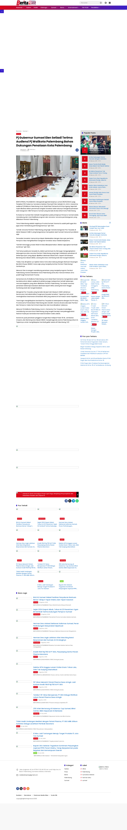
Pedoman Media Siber (41, 795)
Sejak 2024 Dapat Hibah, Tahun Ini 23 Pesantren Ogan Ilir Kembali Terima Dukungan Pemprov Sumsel (47, 524)
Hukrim (40, 539)
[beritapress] (26, 3)
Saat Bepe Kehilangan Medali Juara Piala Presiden (99, 200)
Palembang (42, 518)
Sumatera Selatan (88, 775)
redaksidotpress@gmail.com (28, 775)
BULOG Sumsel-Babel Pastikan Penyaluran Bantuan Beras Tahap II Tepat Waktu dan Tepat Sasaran (24, 524)
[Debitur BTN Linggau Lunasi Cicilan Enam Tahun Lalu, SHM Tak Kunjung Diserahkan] (69, 535)
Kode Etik (54, 795)
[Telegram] (73, 500)
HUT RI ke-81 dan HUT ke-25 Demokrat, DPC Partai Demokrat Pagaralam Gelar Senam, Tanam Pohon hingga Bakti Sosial (94, 342)
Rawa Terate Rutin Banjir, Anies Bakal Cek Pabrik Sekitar (99, 165)
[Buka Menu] (110, 3)
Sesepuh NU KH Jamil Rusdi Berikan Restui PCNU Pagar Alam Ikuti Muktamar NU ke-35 (96, 359)
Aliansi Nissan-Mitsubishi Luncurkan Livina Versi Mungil (98, 207)
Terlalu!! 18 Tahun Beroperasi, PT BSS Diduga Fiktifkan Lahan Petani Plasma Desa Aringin (46, 566)
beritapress (23, 149)
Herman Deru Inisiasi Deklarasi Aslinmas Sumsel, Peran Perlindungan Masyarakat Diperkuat (68, 524)
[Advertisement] (56, 41)
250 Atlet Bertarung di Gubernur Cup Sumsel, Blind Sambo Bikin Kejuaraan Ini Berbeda (68, 566)
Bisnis (40, 560)
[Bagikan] (77, 150)
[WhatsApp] (77, 500)
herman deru (86, 777)
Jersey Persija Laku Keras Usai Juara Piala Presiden (99, 193)
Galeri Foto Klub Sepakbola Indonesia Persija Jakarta (98, 179)
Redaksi (18, 795)
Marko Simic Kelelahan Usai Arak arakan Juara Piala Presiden (98, 186)
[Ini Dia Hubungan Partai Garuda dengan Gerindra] (84, 235)
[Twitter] (69, 500)
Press (66, 772)
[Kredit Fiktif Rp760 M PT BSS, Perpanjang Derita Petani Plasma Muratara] (47, 535)
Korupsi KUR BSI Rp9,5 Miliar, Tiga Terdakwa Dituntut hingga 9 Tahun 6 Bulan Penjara (85, 298)
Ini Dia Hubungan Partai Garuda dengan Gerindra (97, 158)
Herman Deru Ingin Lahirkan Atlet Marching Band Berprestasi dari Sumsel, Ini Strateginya (25, 545)
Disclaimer (27, 795)
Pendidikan (20, 539)
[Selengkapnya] (110, 223)
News (61, 581)
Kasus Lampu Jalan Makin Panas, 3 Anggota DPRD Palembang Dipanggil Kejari (95, 298)
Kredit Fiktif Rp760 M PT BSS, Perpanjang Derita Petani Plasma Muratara (46, 545)
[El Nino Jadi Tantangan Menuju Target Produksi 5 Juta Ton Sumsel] (47, 577)
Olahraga (62, 560)
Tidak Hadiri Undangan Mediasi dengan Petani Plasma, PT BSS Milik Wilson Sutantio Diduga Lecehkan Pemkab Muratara (25, 573)
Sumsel (19, 134)
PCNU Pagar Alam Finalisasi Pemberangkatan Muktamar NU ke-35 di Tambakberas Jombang (96, 364)
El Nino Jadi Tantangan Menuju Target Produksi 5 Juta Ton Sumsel (46, 586)
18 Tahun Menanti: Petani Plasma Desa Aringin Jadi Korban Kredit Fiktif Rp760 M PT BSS (25, 566)
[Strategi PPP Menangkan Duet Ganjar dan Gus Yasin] (84, 228)
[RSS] (27, 788)
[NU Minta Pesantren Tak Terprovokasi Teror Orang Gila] (84, 248)
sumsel (84, 780)
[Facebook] (66, 500)
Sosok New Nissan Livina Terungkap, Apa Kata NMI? (98, 214)
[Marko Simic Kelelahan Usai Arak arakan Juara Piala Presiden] (84, 266)
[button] (101, 2)
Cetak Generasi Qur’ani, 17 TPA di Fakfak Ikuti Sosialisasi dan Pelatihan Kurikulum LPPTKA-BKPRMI (95, 353)
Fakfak (66, 769)
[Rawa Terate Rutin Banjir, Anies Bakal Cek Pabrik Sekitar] (84, 242)
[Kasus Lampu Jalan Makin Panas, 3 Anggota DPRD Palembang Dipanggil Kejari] (95, 287)
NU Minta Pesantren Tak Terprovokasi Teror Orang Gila (98, 172)
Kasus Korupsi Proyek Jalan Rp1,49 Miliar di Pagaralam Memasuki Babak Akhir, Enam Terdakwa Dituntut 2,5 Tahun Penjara (95, 330)
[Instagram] (24, 788)
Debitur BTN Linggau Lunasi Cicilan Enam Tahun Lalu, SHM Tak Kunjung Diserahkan (69, 545)
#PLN (84, 769)
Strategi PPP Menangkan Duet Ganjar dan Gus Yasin (99, 227)
